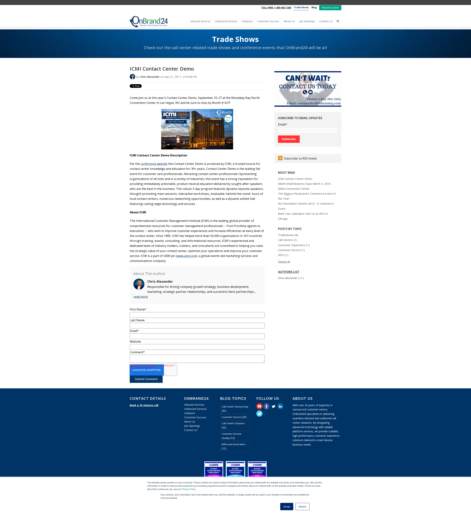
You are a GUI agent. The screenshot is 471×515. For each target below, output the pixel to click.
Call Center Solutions (233, 425)
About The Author (149, 273)
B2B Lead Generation (233, 446)
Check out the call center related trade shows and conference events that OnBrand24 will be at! (235, 47)
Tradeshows (288, 235)
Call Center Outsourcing (235, 408)
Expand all (284, 261)
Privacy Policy (189, 489)
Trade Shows (235, 39)
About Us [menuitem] (289, 21)
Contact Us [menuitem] (326, 21)
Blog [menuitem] (314, 7)
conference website (154, 164)
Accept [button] (286, 506)
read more (140, 297)
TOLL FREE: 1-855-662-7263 (276, 7)
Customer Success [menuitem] (268, 21)
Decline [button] (302, 506)
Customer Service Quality (231, 436)
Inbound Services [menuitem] (200, 21)
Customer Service (291, 250)
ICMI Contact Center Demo (295, 178)
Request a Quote (330, 7)
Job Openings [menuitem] (307, 21)
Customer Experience (294, 245)
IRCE (283, 255)
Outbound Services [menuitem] (226, 21)
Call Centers (287, 240)
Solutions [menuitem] (247, 21)
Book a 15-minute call (144, 405)
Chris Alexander (150, 76)
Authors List (288, 272)
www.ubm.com (186, 256)
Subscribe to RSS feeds (300, 158)
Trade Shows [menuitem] (301, 7)
